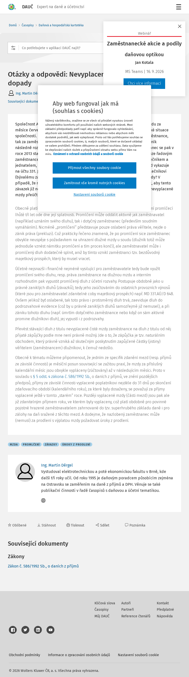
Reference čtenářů (135, 616)
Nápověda (165, 616)
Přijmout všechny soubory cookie (94, 168)
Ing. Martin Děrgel (29, 93)
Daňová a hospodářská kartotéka (61, 25)
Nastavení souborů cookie (138, 655)
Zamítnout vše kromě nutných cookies (94, 183)
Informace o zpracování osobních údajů (79, 655)
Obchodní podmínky (24, 655)
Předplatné (165, 610)
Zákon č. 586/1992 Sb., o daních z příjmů (43, 566)
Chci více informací (144, 83)
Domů (13, 25)
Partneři (127, 610)
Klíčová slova (104, 603)
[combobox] (94, 48)
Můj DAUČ (102, 616)
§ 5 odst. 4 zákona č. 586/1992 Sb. (61, 376)
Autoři (126, 603)
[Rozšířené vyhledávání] (13, 48)
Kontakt (163, 603)
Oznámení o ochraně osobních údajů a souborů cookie (88, 154)
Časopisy (28, 25)
